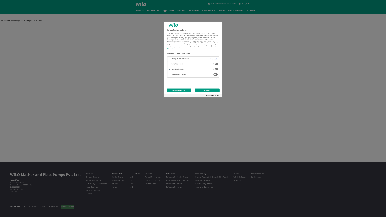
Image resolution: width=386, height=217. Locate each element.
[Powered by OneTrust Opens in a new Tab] (213, 95)
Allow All (207, 90)
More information (172, 49)
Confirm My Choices (178, 90)
